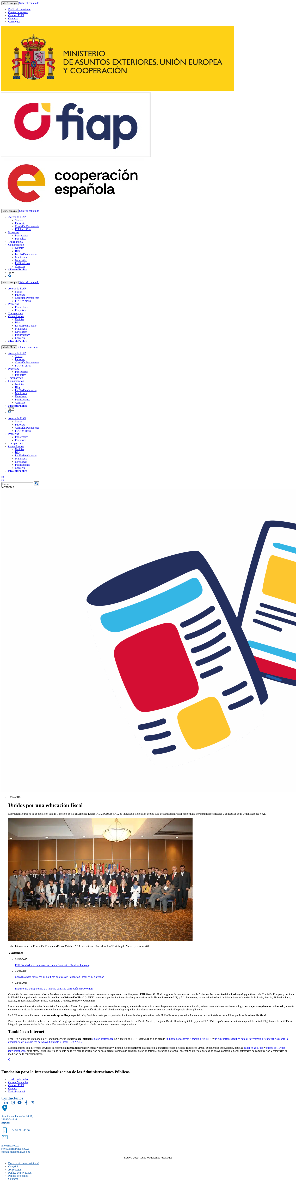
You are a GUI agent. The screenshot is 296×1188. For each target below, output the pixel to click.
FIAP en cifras (23, 229)
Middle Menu (9, 347)
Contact (12, 1088)
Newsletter (21, 260)
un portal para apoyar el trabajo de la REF (188, 1038)
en (2, 476)
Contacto (13, 18)
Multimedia (21, 257)
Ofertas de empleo (18, 12)
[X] (33, 1102)
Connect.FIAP (16, 15)
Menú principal (10, 3)
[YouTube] (19, 1102)
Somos (18, 220)
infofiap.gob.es (10, 1145)
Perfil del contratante (19, 9)
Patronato (20, 223)
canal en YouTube (253, 1047)
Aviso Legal (14, 1169)
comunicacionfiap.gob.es (15, 1151)
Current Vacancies (18, 1082)
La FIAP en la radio (25, 254)
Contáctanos (12, 1098)
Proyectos (13, 232)
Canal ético (14, 21)
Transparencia (15, 241)
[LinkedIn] (6, 1102)
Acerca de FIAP (17, 217)
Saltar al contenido (29, 3)
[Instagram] (13, 1102)
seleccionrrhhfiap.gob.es (15, 1148)
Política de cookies (18, 1175)
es (2, 479)
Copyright (13, 1166)
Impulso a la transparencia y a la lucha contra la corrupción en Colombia (54, 988)
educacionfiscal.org (102, 1038)
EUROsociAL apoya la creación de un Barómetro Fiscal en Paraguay (52, 965)
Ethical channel (16, 1091)
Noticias (19, 247)
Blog (17, 250)
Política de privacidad (20, 1172)
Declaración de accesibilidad (23, 1163)
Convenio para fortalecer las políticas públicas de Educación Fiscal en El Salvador (59, 976)
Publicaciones (22, 263)
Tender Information (18, 1079)
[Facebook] (26, 1102)
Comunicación (16, 244)
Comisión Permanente (27, 226)
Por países (20, 238)
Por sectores (21, 235)
